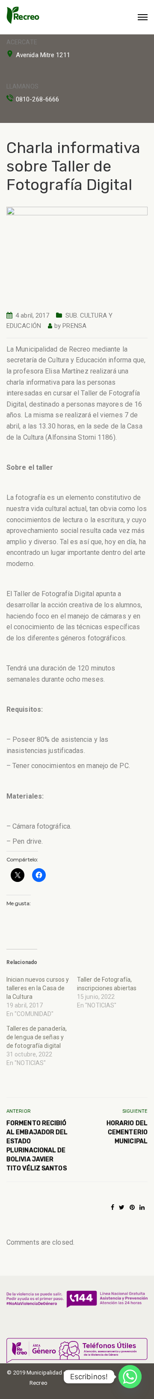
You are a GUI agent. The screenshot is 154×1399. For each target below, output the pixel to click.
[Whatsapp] (130, 1376)
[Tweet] (121, 1207)
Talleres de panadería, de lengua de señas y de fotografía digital (36, 1037)
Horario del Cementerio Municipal (127, 1132)
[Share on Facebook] (112, 1207)
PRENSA (74, 326)
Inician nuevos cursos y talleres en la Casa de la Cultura (37, 988)
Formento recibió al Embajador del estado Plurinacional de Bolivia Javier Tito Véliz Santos (37, 1146)
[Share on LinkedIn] (142, 1207)
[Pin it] (132, 1207)
